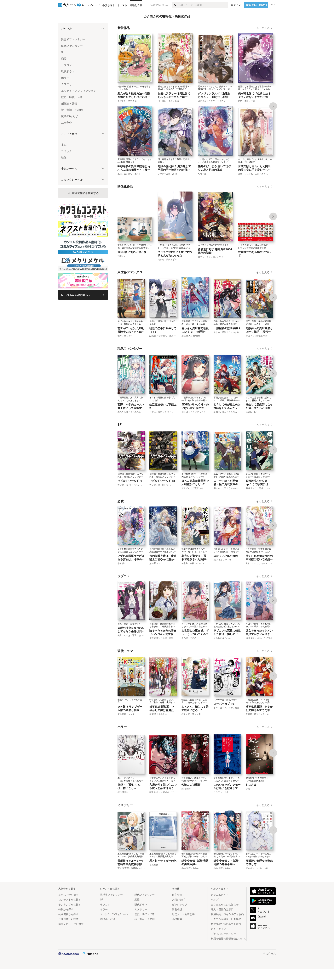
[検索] (175, 5)
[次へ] (273, 106)
